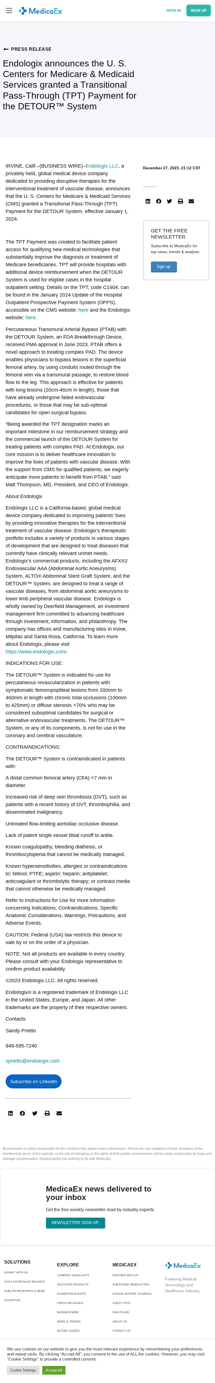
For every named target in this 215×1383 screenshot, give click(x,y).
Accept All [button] (54, 1370)
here (83, 310)
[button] (9, 10)
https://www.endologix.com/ (36, 652)
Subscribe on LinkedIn (33, 1081)
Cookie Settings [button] (23, 1370)
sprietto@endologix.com (33, 1061)
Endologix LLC (102, 166)
